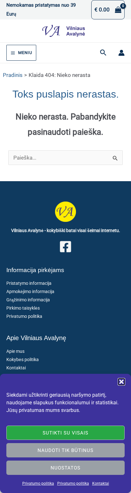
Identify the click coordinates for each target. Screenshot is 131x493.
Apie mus (15, 351)
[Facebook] (65, 246)
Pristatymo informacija (29, 283)
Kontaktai (100, 483)
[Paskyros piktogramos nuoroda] (121, 53)
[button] (121, 382)
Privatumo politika (38, 483)
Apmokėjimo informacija (30, 291)
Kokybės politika (22, 359)
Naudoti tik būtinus (65, 450)
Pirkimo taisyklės (23, 308)
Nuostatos (65, 468)
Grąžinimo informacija (28, 299)
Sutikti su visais (65, 433)
